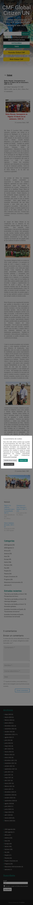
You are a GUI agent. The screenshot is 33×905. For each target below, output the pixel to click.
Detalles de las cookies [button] (10, 460)
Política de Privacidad (10, 457)
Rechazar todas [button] (9, 464)
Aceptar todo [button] (23, 460)
